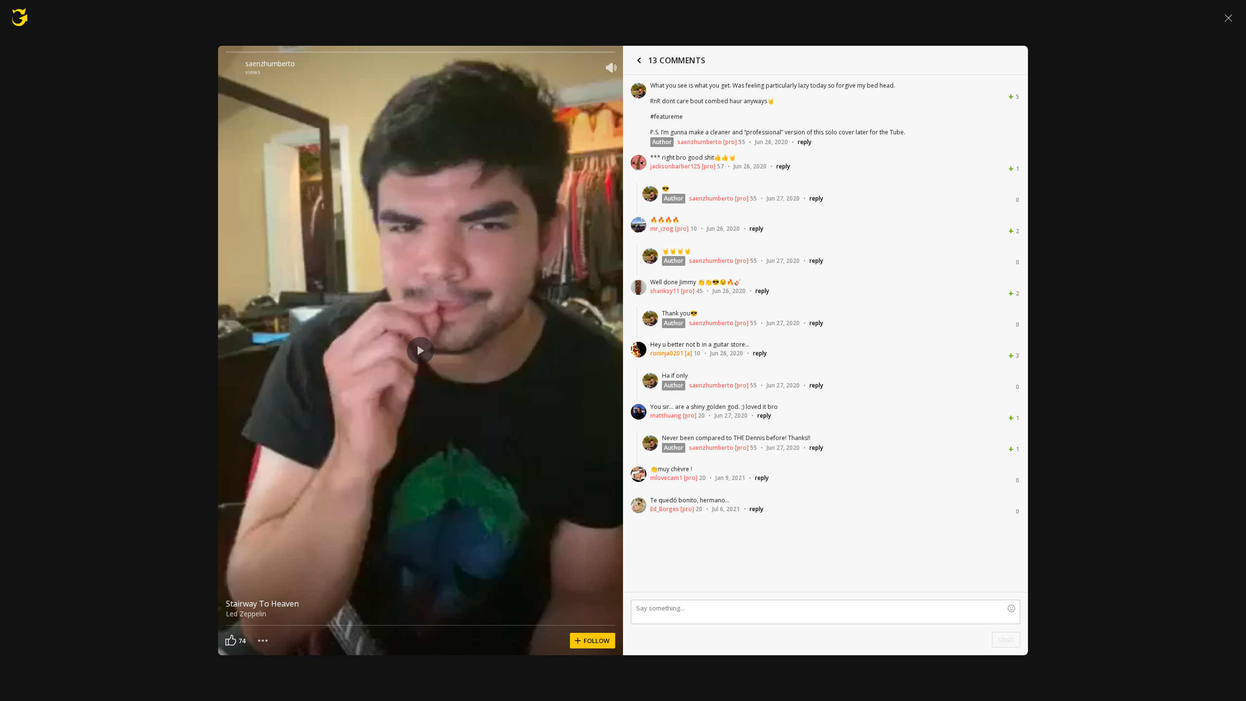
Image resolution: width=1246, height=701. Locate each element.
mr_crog (662, 228)
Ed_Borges (664, 509)
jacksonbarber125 (675, 166)
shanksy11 (664, 291)
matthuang (665, 415)
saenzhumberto (270, 63)
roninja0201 (666, 353)
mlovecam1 (666, 478)
